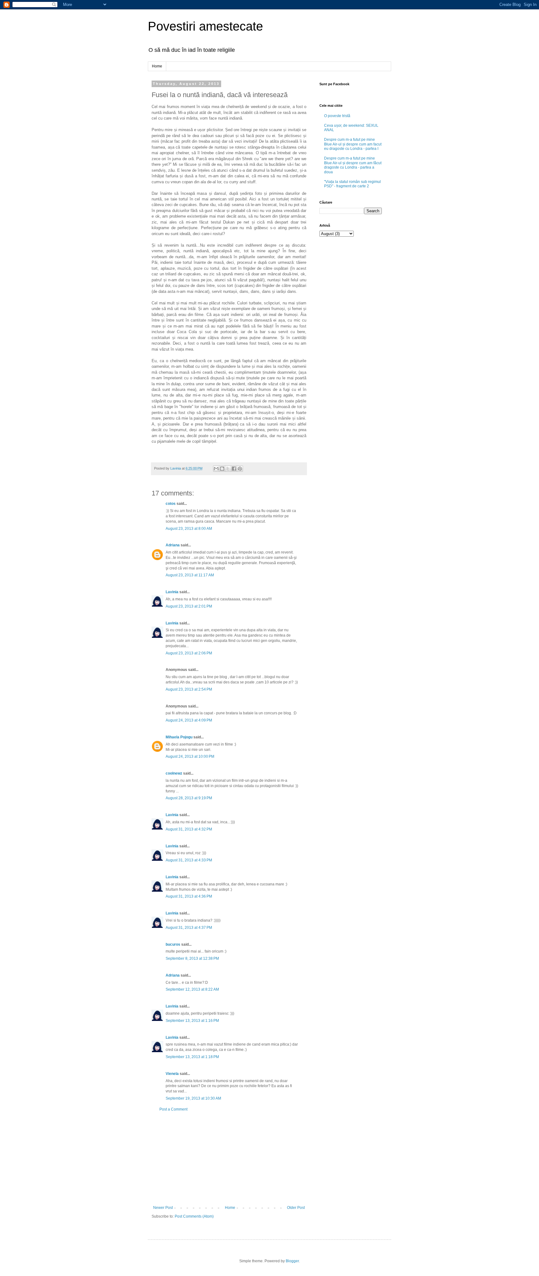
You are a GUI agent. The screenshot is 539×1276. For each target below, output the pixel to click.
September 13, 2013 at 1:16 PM (192, 1020)
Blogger (292, 1261)
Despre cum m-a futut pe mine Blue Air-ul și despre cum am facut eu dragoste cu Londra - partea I (352, 144)
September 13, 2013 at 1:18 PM (192, 1057)
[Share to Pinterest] (240, 469)
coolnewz (174, 773)
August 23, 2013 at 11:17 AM (190, 575)
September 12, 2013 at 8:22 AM (192, 989)
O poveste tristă (337, 116)
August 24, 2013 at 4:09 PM (189, 720)
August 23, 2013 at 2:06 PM (189, 653)
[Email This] (216, 469)
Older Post (296, 1207)
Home (157, 66)
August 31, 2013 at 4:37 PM (189, 927)
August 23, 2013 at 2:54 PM (189, 689)
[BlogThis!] (222, 469)
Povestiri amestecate (205, 26)
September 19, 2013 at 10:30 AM (193, 1098)
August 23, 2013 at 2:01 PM (189, 606)
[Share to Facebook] (234, 469)
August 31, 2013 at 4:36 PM (189, 896)
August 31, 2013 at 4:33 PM (189, 860)
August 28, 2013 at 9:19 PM (189, 798)
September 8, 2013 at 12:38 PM (192, 958)
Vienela (172, 1074)
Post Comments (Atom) (194, 1216)
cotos (171, 503)
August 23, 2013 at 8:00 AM (189, 528)
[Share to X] (228, 469)
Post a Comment (173, 1109)
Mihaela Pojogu (179, 737)
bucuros (173, 944)
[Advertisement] (229, 1159)
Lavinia (172, 592)
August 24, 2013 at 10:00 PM (190, 756)
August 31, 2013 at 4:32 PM (189, 829)
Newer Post (163, 1207)
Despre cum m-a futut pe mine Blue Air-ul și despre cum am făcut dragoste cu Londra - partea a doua (352, 165)
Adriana (173, 545)
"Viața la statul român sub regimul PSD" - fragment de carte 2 (352, 184)
